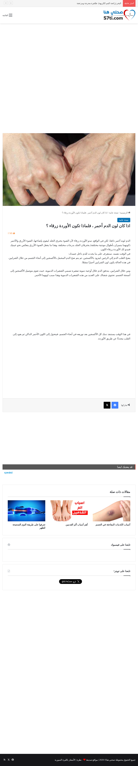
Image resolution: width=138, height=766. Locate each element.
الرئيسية (124, 212)
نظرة (79, 760)
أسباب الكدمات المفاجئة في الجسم (113, 524)
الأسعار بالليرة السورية (65, 760)
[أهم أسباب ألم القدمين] (69, 510)
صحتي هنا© (110, 760)
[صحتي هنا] (119, 15)
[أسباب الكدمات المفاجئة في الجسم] (111, 511)
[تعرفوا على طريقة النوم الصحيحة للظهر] (26, 511)
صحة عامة (113, 212)
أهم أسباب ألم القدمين (77, 524)
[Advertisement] (69, 50)
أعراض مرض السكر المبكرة (108, 3)
